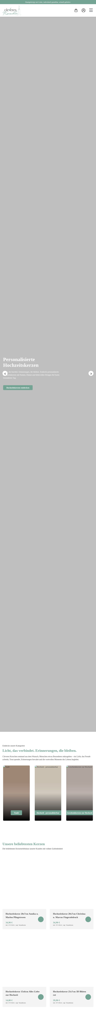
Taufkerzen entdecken (56, 389)
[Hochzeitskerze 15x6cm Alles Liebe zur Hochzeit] (24, 960)
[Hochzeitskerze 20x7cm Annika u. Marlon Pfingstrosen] (24, 882)
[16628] (88, 919)
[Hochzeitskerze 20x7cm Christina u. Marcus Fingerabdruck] (72, 882)
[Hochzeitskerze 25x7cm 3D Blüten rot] (72, 960)
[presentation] (5, 373)
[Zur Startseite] (11, 10)
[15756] (41, 997)
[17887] (88, 997)
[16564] (41, 919)
